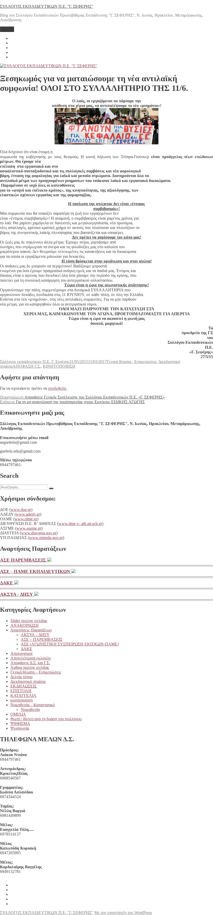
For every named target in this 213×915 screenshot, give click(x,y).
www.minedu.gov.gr (46, 537)
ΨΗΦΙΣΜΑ (20, 723)
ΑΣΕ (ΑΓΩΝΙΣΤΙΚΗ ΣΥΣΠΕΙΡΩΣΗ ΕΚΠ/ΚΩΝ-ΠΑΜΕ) (70, 644)
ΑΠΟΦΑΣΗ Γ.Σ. (27, 366)
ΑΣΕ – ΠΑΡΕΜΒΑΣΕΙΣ (41, 639)
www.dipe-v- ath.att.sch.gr (80, 523)
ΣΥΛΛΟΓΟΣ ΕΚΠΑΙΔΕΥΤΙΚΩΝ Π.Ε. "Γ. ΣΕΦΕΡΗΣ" (46, 6)
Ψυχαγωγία (19, 728)
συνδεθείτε (57, 388)
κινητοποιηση (21, 700)
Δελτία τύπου (21, 677)
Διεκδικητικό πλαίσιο (28, 681)
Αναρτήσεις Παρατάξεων (31, 630)
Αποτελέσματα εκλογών (30, 658)
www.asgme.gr (28, 528)
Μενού (7, 29)
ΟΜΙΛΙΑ (18, 714)
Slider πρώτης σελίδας (28, 620)
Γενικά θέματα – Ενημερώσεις (35, 672)
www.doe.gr (21, 509)
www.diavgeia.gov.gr (38, 533)
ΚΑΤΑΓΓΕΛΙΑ (23, 695)
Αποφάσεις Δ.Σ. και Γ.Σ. (30, 663)
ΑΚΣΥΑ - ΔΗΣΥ (17, 594)
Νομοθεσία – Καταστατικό (32, 705)
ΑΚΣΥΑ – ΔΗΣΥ (35, 635)
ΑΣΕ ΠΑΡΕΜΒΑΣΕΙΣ (23, 560)
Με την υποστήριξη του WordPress (123, 912)
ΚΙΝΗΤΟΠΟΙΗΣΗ (59, 366)
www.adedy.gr (28, 514)
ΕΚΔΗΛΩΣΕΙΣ (23, 686)
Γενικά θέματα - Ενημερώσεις (132, 361)
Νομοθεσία (30, 709)
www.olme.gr (26, 519)
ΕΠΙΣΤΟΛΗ (20, 691)
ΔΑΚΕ (7, 583)
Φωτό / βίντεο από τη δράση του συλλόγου (46, 719)
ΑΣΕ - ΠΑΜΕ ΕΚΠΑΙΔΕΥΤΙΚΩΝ (35, 571)
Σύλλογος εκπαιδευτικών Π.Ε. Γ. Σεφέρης (34, 361)
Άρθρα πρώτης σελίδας (29, 667)
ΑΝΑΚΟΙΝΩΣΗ (24, 625)
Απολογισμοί (21, 653)
